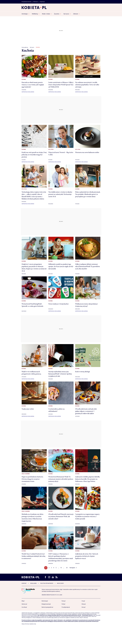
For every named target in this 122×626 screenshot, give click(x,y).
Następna (72, 568)
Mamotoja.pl (45, 601)
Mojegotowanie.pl (46, 604)
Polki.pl (63, 604)
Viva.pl (83, 601)
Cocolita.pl (24, 607)
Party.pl (63, 601)
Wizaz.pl (84, 604)
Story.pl (83, 607)
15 (61, 568)
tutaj (35, 624)
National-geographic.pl (47, 607)
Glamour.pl (24, 604)
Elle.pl (23, 601)
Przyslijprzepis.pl (66, 607)
